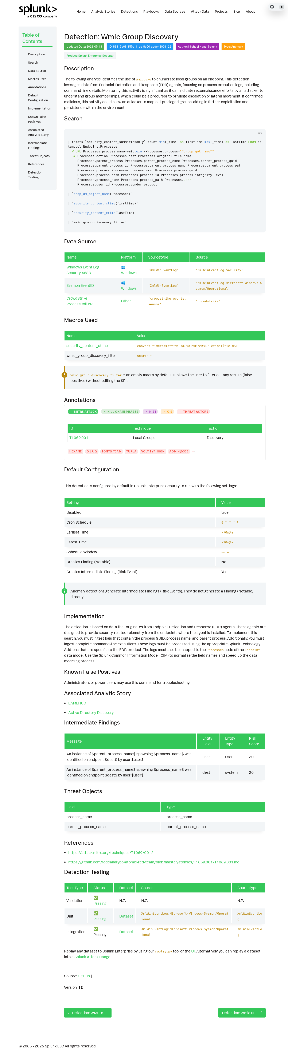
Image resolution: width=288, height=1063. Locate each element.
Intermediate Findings (37, 145)
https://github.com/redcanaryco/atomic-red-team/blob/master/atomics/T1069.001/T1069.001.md (154, 862)
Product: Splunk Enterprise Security (89, 55)
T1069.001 (78, 437)
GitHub (84, 976)
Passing (99, 903)
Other (126, 301)
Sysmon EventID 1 (81, 285)
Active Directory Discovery (91, 712)
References (36, 164)
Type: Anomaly (233, 46)
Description (36, 54)
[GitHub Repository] (272, 7)
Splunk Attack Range (92, 956)
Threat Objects (39, 156)
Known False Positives (37, 119)
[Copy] (250, 125)
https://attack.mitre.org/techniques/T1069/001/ (110, 852)
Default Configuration (38, 97)
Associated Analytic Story (38, 132)
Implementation (39, 108)
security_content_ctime (87, 345)
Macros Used (37, 79)
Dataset (126, 916)
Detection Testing (35, 174)
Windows (129, 272)
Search (33, 62)
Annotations (37, 87)
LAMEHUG (77, 703)
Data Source (37, 71)
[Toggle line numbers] (258, 125)
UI (193, 951)
